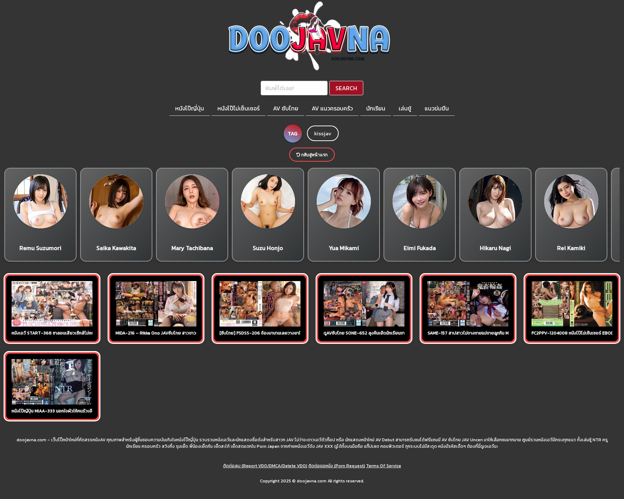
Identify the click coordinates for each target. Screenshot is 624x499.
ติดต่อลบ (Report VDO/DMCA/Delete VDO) (265, 466)
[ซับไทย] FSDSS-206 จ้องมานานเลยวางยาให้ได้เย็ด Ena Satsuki (279, 333)
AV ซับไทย (285, 108)
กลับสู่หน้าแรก (314, 154)
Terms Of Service (383, 466)
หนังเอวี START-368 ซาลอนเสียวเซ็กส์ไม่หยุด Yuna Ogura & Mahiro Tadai (82, 333)
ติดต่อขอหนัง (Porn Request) (336, 466)
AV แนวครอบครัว (332, 108)
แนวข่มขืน (437, 108)
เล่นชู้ (405, 108)
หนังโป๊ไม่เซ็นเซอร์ (238, 108)
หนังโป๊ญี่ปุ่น (189, 108)
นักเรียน (375, 108)
